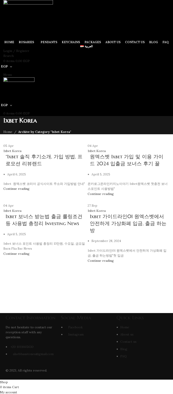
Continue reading (16, 189)
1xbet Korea (12, 151)
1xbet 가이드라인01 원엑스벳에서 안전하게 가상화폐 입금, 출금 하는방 (128, 223)
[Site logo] (28, 19)
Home (7, 132)
